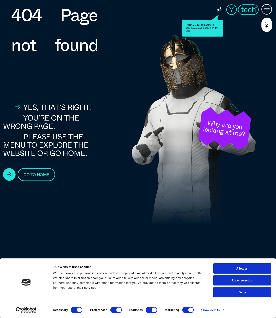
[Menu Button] (266, 9)
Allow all (242, 268)
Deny (242, 292)
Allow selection (242, 280)
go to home (36, 175)
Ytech (242, 9)
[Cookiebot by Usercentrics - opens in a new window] (26, 310)
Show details (210, 310)
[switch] (116, 310)
